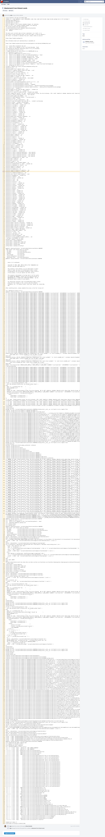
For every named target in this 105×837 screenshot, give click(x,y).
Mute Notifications (88, 26)
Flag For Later (87, 28)
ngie (11, 15)
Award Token (87, 30)
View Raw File (87, 23)
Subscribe (86, 24)
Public (11, 10)
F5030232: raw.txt (89, 41)
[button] (80, 2)
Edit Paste (86, 19)
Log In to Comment (9, 833)
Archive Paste (87, 21)
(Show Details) (29, 826)
